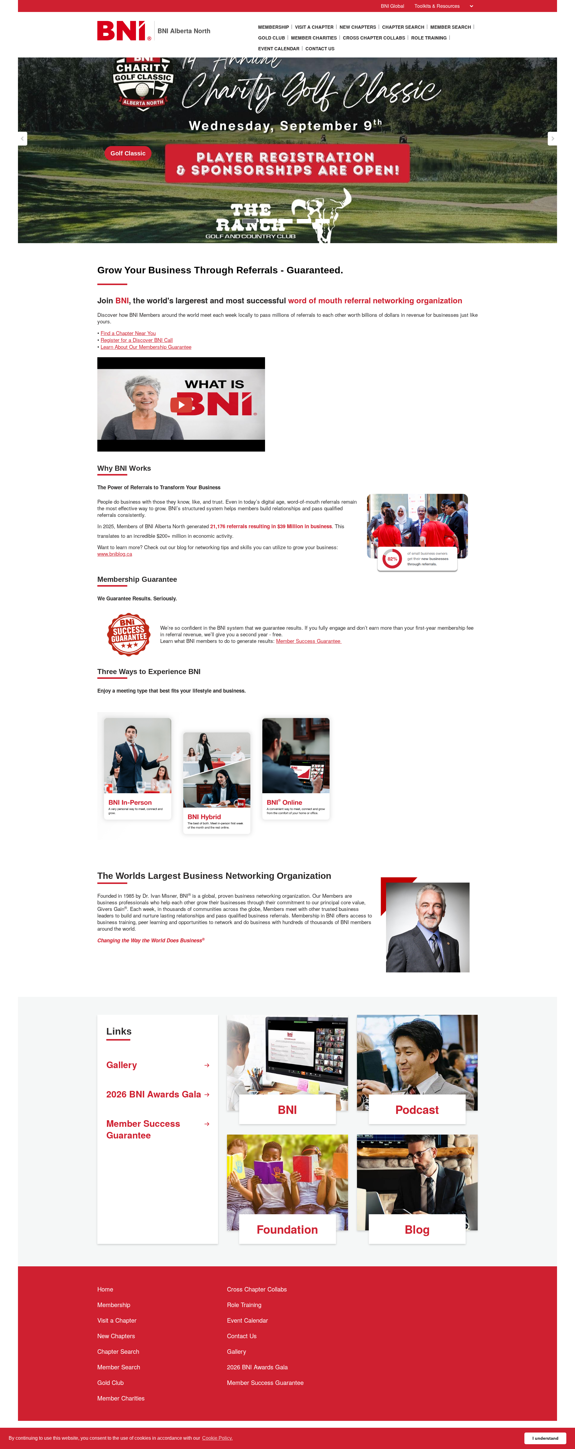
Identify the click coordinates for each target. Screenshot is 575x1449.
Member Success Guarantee (309, 641)
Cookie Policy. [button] (217, 1438)
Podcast (417, 1109)
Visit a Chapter (314, 27)
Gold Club (271, 37)
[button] (22, 139)
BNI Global (392, 5)
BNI (287, 1109)
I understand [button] (545, 1438)
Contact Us (320, 48)
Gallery (121, 1064)
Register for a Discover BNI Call (137, 340)
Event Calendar (278, 48)
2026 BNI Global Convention (151, 153)
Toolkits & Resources (437, 5)
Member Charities (314, 37)
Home (105, 1289)
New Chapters (358, 27)
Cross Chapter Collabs (374, 37)
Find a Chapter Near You (128, 333)
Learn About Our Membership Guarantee (146, 346)
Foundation (287, 1229)
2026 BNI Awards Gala (153, 1093)
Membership (273, 27)
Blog (417, 1229)
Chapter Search (403, 27)
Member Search (450, 27)
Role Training (429, 37)
